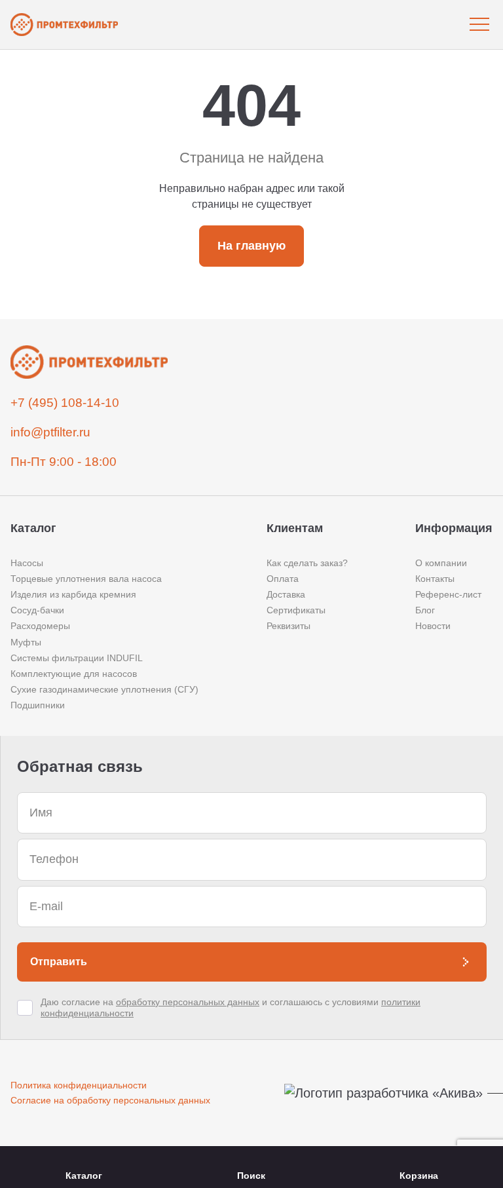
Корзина (419, 1175)
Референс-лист (448, 594)
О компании (441, 563)
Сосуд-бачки (37, 610)
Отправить (58, 961)
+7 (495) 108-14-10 (64, 403)
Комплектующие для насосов (73, 673)
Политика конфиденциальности (78, 1085)
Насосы (26, 563)
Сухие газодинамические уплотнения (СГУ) (104, 689)
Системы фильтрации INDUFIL (76, 658)
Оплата (283, 578)
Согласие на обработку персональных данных (110, 1100)
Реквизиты (288, 626)
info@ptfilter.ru (50, 432)
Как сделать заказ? (307, 563)
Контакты (435, 578)
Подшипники (37, 705)
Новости (433, 626)
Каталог (83, 1175)
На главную (251, 245)
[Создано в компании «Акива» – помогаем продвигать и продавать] (388, 1093)
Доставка (286, 594)
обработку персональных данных (187, 1002)
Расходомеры (40, 626)
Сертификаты (296, 610)
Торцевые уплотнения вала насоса (86, 578)
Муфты (25, 642)
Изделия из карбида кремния (73, 594)
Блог (425, 610)
